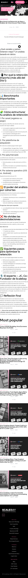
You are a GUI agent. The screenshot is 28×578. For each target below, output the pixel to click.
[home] (4, 2)
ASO (14, 526)
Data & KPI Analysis (14, 533)
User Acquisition (14, 524)
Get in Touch (20, 2)
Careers (14, 549)
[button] (12, 2)
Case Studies (14, 566)
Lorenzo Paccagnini (14, 34)
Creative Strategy (14, 528)
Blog (14, 561)
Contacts (14, 551)
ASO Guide (14, 564)
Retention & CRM (14, 531)
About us (14, 546)
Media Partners (14, 539)
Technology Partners (14, 541)
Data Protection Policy (14, 553)
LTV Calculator (14, 568)
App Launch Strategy (14, 521)
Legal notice (14, 556)
